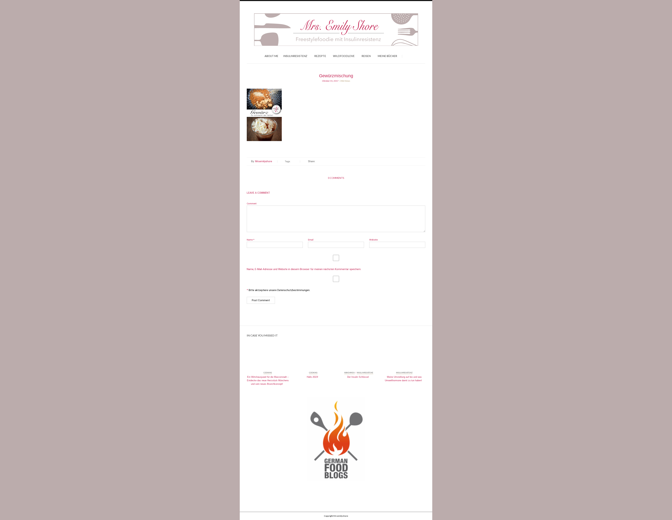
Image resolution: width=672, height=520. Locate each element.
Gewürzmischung (336, 75)
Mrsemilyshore (263, 161)
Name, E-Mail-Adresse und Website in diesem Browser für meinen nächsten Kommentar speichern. (304, 269)
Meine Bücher (387, 56)
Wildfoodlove (344, 56)
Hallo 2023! (312, 377)
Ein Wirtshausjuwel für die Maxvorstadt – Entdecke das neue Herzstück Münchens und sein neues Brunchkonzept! (268, 380)
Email (310, 240)
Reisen (366, 56)
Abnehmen (349, 373)
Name (250, 240)
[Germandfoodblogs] (336, 440)
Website (373, 240)
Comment (252, 203)
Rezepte (320, 56)
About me (271, 56)
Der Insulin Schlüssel (358, 377)
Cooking (268, 373)
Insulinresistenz (295, 56)
